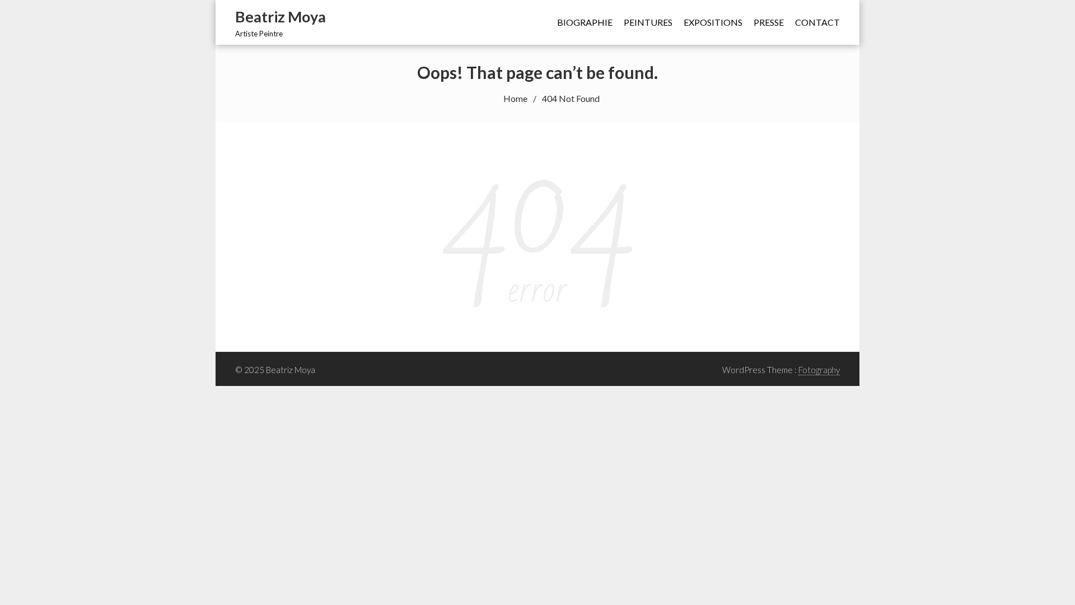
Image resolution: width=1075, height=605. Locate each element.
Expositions (713, 22)
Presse (769, 22)
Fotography (819, 370)
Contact (817, 22)
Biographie (585, 22)
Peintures (648, 22)
